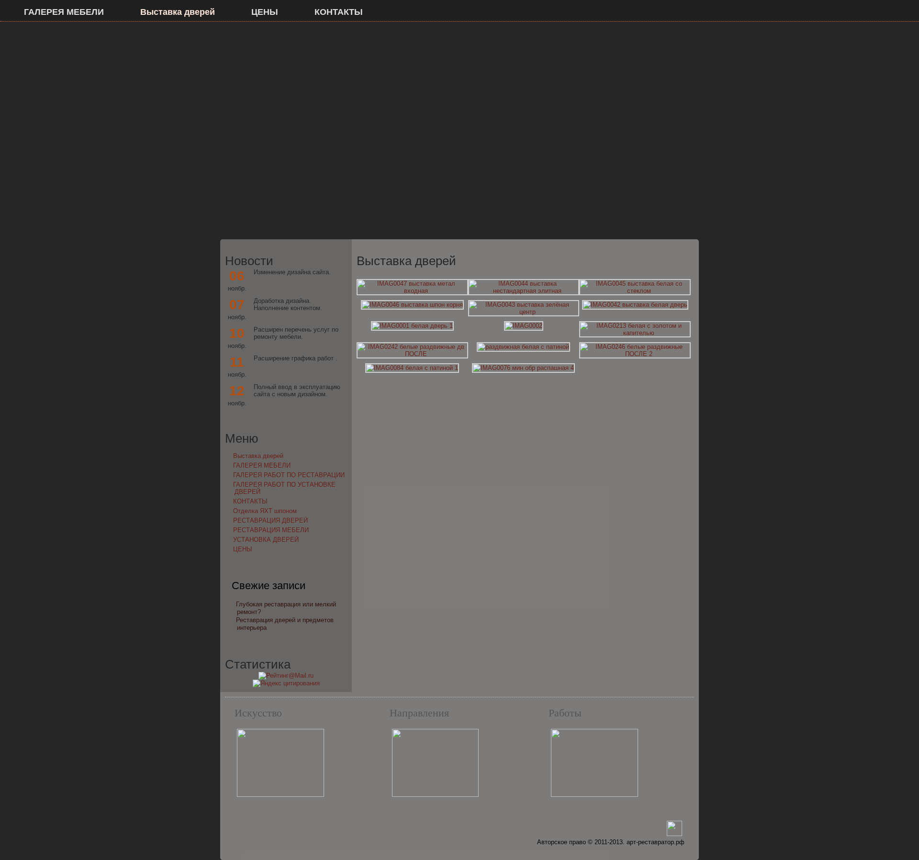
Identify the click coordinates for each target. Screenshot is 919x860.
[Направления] (435, 794)
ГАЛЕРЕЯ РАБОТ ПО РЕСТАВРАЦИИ (289, 475)
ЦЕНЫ (264, 12)
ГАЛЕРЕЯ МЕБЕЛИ (64, 12)
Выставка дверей (177, 12)
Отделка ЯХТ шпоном (265, 510)
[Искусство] (280, 794)
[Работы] (594, 794)
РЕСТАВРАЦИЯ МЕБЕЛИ (271, 530)
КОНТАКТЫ (338, 12)
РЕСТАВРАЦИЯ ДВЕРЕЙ (270, 520)
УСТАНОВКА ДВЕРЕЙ (266, 539)
